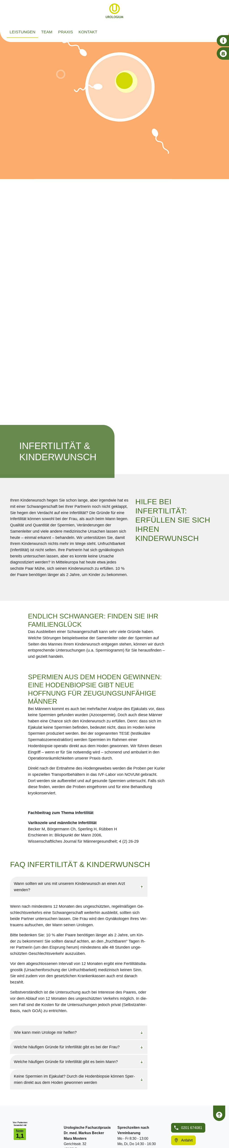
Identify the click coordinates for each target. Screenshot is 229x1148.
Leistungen (22, 32)
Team (46, 32)
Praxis (65, 32)
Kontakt (87, 32)
